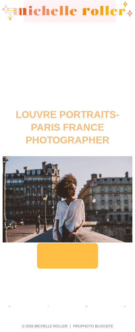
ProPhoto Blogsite (93, 326)
